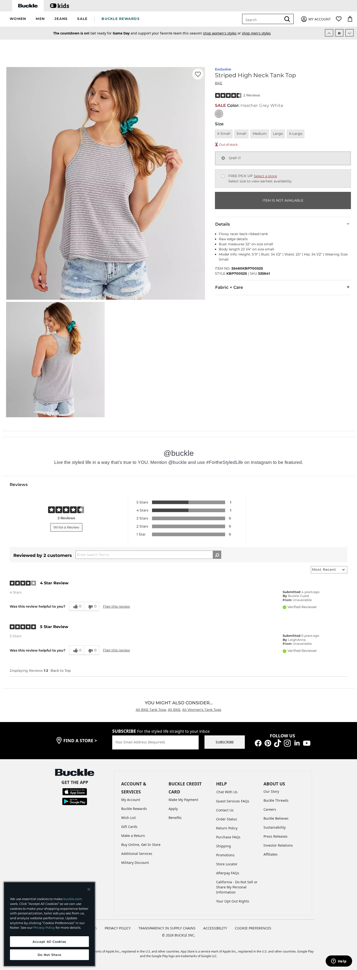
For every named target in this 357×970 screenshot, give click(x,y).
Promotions (225, 855)
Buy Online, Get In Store (141, 844)
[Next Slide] (349, 32)
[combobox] (262, 19)
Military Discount (135, 862)
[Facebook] (258, 742)
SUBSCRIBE (225, 742)
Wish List (128, 817)
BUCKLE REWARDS (121, 19)
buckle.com (72, 899)
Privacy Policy (44, 927)
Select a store (265, 176)
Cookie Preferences (253, 928)
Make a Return (133, 835)
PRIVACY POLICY (118, 928)
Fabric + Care (229, 287)
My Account (130, 799)
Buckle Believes (276, 818)
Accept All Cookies (49, 942)
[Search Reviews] (217, 555)
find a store (80, 740)
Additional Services (136, 853)
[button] (18, 19)
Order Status (226, 819)
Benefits (175, 817)
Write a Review (66, 527)
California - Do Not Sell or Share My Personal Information (236, 887)
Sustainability (275, 827)
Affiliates (271, 854)
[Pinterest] (268, 742)
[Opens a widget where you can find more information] (338, 961)
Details (222, 224)
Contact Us (225, 810)
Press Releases (276, 836)
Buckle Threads (276, 800)
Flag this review (116, 606)
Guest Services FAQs (232, 801)
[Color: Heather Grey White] (219, 114)
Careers (270, 809)
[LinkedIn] (297, 742)
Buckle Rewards (134, 808)
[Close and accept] (89, 889)
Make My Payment (183, 799)
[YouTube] (307, 742)
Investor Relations (278, 845)
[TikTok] (277, 742)
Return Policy (227, 828)
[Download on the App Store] (74, 791)
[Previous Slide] (329, 32)
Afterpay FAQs (227, 873)
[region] (49, 924)
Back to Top (61, 670)
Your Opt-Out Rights (232, 901)
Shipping (223, 846)
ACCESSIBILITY (215, 928)
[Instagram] (287, 742)
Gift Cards (129, 826)
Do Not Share (49, 955)
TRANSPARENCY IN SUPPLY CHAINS (167, 928)
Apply (173, 808)
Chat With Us (227, 792)
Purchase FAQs (228, 837)
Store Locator (227, 864)
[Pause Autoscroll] (339, 32)
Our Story (271, 791)
